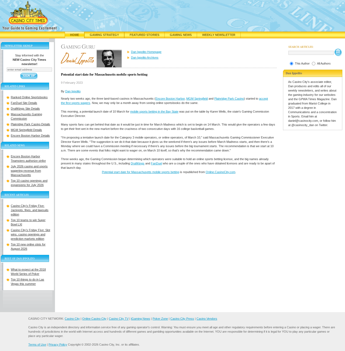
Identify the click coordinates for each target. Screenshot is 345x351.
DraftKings (137, 163)
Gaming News (181, 34)
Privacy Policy (58, 344)
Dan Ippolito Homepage (146, 51)
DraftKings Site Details (25, 108)
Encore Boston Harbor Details (30, 135)
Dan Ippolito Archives (144, 57)
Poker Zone (160, 318)
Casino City (72, 318)
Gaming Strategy (104, 34)
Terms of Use (37, 344)
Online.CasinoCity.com (220, 172)
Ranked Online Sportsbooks (29, 97)
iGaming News (140, 318)
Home (74, 34)
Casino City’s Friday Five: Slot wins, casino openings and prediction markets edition (30, 234)
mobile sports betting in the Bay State (154, 111)
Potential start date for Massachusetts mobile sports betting (140, 172)
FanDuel (156, 163)
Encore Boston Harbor (170, 98)
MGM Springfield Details (26, 129)
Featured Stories (144, 34)
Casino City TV (119, 318)
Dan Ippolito (73, 91)
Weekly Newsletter (218, 34)
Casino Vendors (206, 318)
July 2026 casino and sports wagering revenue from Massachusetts (29, 171)
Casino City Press (182, 318)
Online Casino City (94, 318)
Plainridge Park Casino (229, 98)
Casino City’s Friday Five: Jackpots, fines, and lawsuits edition (30, 210)
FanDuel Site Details (24, 102)
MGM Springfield (197, 98)
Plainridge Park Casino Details (30, 124)
